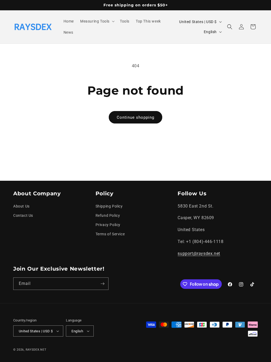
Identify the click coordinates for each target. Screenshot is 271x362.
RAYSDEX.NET (36, 349)
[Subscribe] (102, 283)
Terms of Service (110, 234)
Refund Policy (108, 215)
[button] (97, 21)
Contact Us (23, 215)
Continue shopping (135, 117)
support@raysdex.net (199, 253)
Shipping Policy (109, 206)
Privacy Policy (108, 225)
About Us (21, 206)
